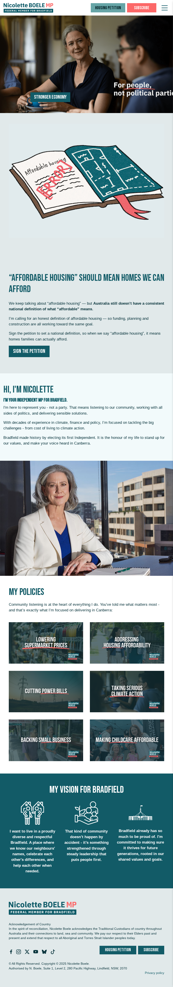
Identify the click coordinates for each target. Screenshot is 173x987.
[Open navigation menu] (164, 8)
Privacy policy (154, 973)
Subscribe (141, 8)
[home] (28, 8)
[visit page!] (12, 952)
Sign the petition (29, 351)
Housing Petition (108, 8)
